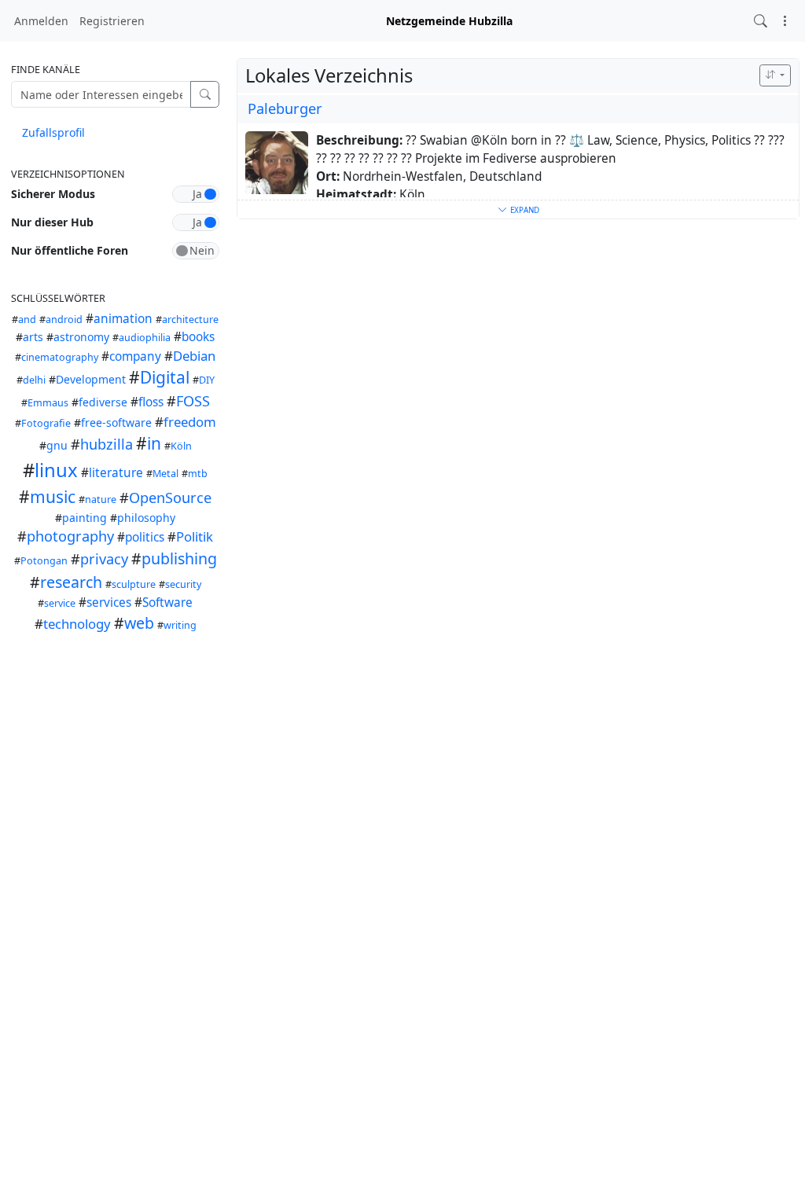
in (154, 443)
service (59, 603)
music (52, 497)
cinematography (59, 357)
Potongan (44, 560)
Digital (164, 377)
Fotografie (46, 423)
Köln (181, 446)
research (71, 582)
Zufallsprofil (53, 132)
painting (84, 517)
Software (167, 602)
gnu (57, 445)
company (135, 356)
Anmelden (41, 20)
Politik (194, 536)
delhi (34, 380)
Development (91, 379)
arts (33, 336)
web (139, 623)
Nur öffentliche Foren (69, 250)
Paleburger (285, 108)
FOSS (193, 400)
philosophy (146, 517)
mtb (198, 473)
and (27, 319)
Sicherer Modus (53, 193)
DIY (207, 380)
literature (116, 473)
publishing (179, 558)
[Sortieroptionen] (775, 75)
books (198, 337)
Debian (194, 356)
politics (144, 537)
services (108, 602)
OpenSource (170, 497)
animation (123, 318)
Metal (165, 473)
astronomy (81, 336)
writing (180, 625)
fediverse (103, 402)
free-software (116, 422)
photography (70, 536)
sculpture (134, 584)
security (183, 584)
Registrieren (112, 20)
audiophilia (145, 337)
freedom (190, 422)
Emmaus (48, 403)
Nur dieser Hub (52, 222)
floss (151, 402)
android (64, 319)
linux (56, 470)
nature (100, 499)
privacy (104, 558)
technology (77, 624)
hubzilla (106, 444)
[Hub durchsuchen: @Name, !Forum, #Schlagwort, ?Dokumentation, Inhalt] (760, 21)
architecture (190, 319)
